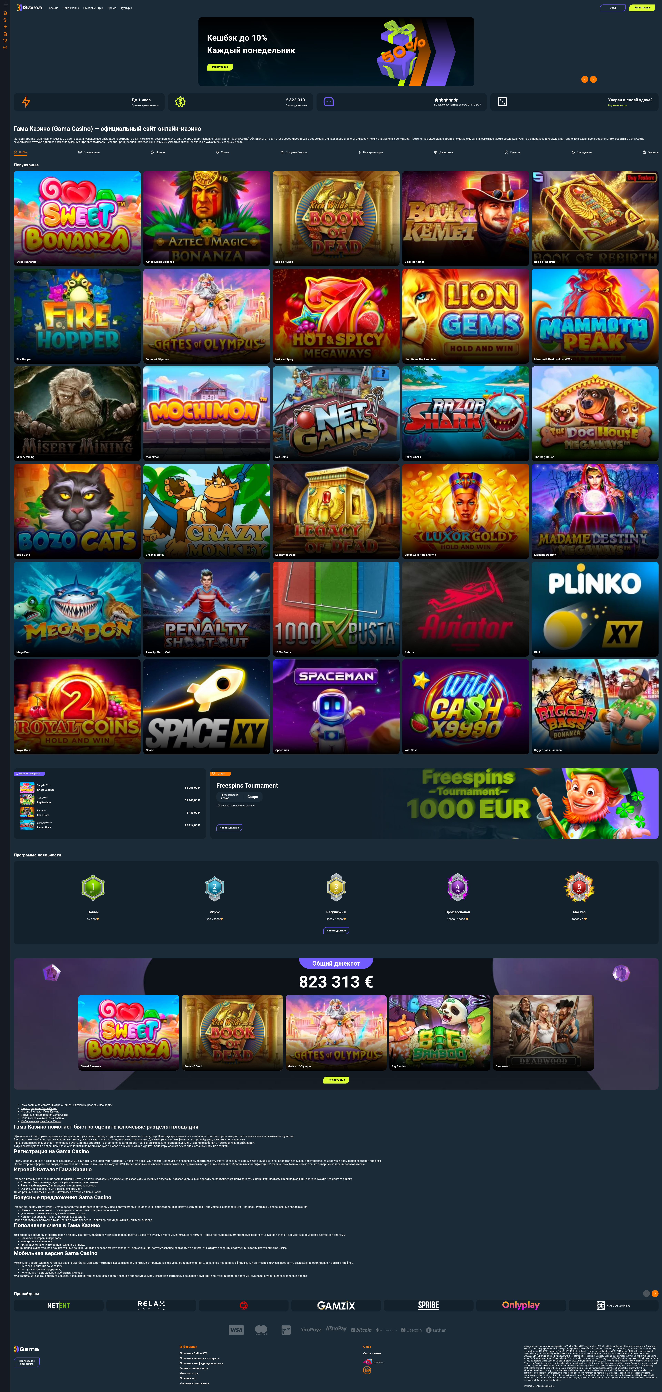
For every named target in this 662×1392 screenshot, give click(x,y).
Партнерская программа (27, 1362)
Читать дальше (229, 827)
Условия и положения (194, 1383)
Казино (53, 8)
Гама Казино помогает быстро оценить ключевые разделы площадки (66, 1105)
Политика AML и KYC (194, 1353)
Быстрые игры (93, 8)
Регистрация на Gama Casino (39, 1108)
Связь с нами (372, 1353)
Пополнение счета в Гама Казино (42, 1118)
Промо (111, 8)
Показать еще (336, 1079)
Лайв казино (71, 8)
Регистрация (642, 7)
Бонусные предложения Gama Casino (44, 1114)
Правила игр (188, 1378)
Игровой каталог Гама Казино (40, 1111)
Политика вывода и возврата (199, 1358)
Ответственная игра (194, 1368)
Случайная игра (617, 105)
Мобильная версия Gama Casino (41, 1121)
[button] (584, 79)
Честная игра (189, 1373)
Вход (613, 8)
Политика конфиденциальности (201, 1363)
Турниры (126, 8)
